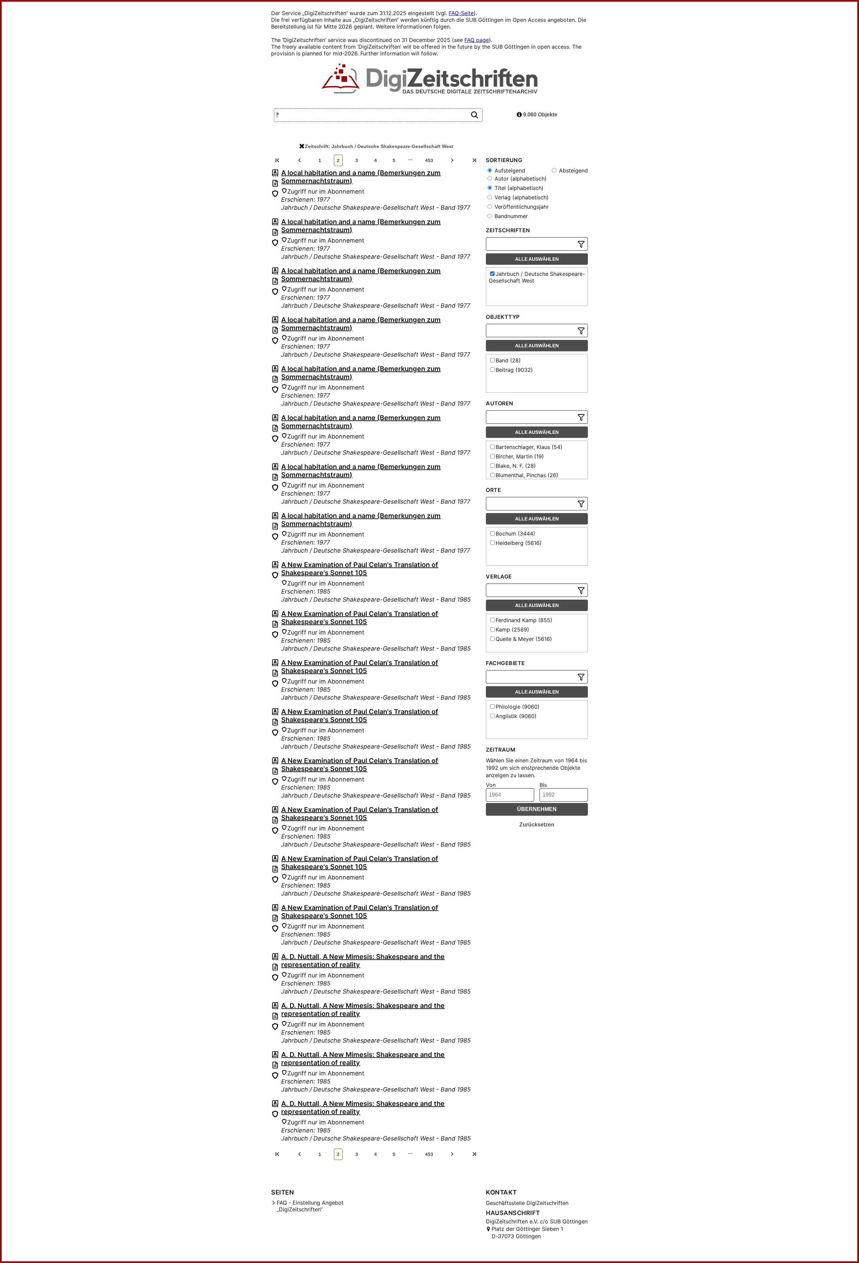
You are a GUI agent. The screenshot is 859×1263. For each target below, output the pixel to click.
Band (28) (508, 360)
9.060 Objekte (539, 114)
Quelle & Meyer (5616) (524, 639)
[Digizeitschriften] (430, 79)
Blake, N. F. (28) (516, 465)
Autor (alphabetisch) (520, 178)
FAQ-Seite (461, 13)
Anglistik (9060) (516, 716)
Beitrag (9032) (514, 369)
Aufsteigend (509, 170)
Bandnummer (510, 216)
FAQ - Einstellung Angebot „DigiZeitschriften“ (310, 1206)
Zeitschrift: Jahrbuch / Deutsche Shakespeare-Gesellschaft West (379, 146)
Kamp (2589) (512, 629)
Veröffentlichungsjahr (521, 206)
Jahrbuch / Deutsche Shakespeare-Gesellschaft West (537, 277)
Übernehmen (537, 809)
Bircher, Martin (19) (520, 456)
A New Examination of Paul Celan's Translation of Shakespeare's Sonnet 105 (359, 569)
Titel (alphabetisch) (518, 188)
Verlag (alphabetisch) (521, 197)
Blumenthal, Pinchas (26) (527, 475)
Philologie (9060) (518, 706)
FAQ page (476, 40)
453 (429, 160)
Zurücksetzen (536, 824)
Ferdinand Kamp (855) (524, 620)
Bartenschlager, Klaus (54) (529, 447)
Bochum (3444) (515, 533)
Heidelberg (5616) (519, 543)
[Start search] (474, 115)
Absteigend (572, 170)
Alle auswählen (537, 259)
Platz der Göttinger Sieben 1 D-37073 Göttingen (527, 1232)
